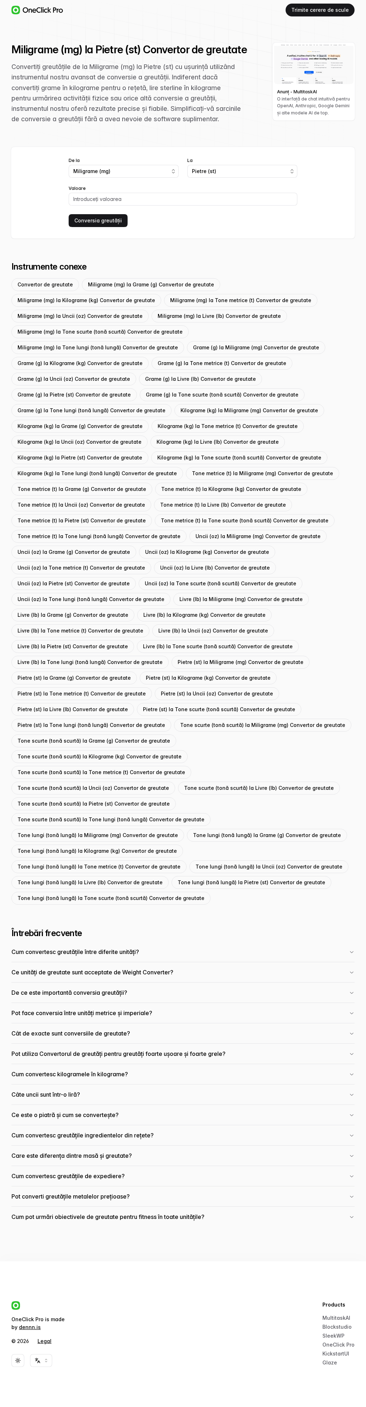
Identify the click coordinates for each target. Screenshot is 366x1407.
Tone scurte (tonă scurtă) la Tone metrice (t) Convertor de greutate (101, 772)
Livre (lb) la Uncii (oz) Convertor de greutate (213, 631)
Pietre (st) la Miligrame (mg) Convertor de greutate (240, 662)
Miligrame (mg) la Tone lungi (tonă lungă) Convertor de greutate (98, 347)
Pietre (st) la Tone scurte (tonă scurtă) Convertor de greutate (219, 709)
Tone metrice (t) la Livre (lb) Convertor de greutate (223, 505)
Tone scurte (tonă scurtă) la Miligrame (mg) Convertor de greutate (262, 725)
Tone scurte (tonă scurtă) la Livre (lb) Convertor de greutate (259, 788)
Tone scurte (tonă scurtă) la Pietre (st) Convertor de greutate (94, 804)
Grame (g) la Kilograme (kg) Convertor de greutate (80, 363)
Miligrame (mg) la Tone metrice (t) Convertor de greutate (240, 300)
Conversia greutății (98, 220)
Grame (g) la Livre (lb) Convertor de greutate (200, 379)
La (190, 160)
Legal (44, 1341)
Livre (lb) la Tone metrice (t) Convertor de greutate (80, 631)
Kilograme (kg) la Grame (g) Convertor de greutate (80, 426)
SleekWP (333, 1336)
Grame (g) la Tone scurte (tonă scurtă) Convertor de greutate (222, 395)
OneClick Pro (338, 1345)
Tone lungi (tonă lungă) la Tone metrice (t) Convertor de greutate (99, 867)
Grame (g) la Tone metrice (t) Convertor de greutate (222, 363)
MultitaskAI (336, 1318)
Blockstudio (337, 1327)
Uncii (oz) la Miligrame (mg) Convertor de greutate (258, 536)
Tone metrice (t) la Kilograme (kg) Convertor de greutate (231, 489)
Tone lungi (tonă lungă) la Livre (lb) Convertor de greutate (90, 882)
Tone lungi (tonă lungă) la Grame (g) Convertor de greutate (267, 835)
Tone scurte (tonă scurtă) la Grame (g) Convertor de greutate (94, 741)
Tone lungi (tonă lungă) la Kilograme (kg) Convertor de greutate (97, 851)
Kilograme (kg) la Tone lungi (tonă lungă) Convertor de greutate (97, 473)
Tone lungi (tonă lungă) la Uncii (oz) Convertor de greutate (269, 867)
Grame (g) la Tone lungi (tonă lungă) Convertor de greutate (91, 410)
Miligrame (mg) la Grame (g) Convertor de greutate (151, 284)
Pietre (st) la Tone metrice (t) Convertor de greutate (82, 693)
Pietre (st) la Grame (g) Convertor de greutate (74, 678)
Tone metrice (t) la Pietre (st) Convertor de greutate (82, 520)
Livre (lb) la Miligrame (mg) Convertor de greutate (241, 599)
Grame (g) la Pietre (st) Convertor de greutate (74, 395)
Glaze (329, 1362)
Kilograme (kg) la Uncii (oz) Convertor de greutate (80, 442)
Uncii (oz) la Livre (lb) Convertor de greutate (215, 568)
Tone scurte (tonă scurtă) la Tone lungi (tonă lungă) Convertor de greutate (111, 819)
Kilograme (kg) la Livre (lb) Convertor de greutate (218, 442)
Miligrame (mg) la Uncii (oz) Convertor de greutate (80, 316)
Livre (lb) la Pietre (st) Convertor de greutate (73, 646)
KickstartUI (335, 1354)
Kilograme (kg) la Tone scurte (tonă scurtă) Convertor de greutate (239, 457)
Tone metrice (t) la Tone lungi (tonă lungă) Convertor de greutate (99, 536)
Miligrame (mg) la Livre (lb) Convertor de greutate (219, 316)
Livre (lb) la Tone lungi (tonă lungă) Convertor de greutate (90, 662)
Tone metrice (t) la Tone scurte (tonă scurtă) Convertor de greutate (244, 520)
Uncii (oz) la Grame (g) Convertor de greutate (74, 552)
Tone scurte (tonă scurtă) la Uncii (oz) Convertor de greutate (93, 788)
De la (74, 160)
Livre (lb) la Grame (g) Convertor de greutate (73, 615)
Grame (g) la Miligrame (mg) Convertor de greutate (256, 347)
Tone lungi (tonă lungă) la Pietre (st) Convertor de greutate (251, 882)
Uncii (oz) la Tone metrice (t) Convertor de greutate (81, 568)
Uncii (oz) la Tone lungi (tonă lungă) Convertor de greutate (91, 599)
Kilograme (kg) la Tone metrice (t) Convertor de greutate (228, 426)
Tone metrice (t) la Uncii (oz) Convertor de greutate (81, 505)
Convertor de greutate (45, 284)
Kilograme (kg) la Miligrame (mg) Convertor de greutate (249, 410)
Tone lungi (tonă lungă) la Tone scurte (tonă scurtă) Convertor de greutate (111, 898)
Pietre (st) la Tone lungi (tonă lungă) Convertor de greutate (91, 725)
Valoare (77, 188)
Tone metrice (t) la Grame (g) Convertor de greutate (82, 489)
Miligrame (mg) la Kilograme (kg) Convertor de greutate (86, 300)
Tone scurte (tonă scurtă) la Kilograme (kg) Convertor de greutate (100, 756)
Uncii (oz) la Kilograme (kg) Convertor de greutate (207, 552)
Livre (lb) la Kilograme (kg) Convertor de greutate (204, 615)
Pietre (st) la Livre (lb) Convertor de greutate (73, 709)
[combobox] (124, 171)
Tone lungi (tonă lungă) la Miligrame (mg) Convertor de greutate (98, 835)
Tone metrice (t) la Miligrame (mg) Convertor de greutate (262, 473)
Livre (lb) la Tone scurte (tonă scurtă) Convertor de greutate (218, 646)
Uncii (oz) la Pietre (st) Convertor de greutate (74, 583)
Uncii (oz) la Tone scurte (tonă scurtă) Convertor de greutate (220, 583)
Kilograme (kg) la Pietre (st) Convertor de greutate (80, 457)
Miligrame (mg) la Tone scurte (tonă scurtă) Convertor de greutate (100, 332)
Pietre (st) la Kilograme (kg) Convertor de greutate (208, 678)
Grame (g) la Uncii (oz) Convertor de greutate (74, 379)
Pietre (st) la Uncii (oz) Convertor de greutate (217, 693)
